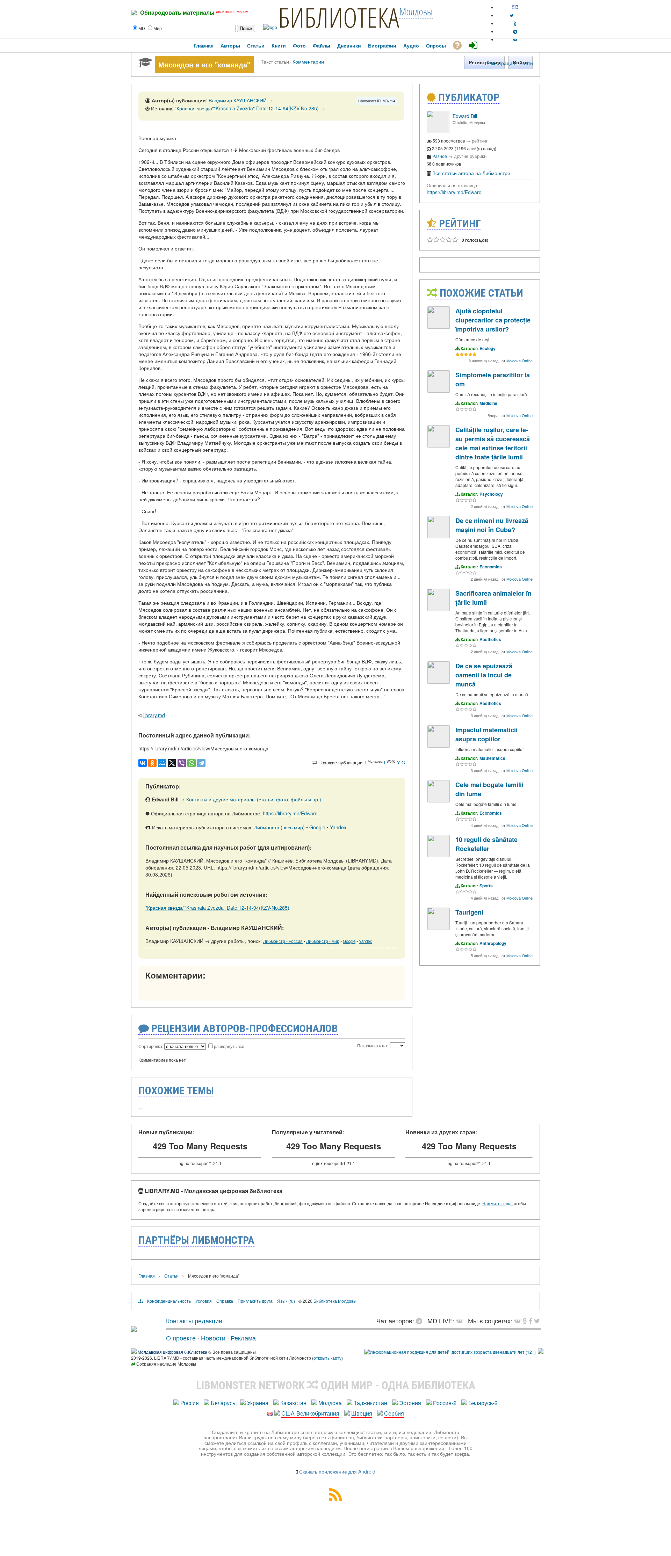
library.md (154, 715)
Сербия (394, 1413)
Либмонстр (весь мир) (279, 827)
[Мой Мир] (162, 763)
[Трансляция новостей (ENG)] (511, 15)
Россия (189, 1403)
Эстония (410, 1403)
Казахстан (293, 1403)
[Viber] (182, 763)
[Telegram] (201, 763)
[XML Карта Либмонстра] (335, 1499)
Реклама (243, 1337)
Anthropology (492, 943)
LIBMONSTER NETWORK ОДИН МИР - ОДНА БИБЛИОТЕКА (335, 1385)
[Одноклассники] (152, 763)
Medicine (488, 403)
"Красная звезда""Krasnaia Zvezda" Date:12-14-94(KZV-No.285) (247, 108)
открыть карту (327, 1358)
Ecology (487, 348)
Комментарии (308, 61)
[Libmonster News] (537, 1320)
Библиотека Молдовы (334, 1301)
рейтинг (480, 140)
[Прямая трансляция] (461, 1320)
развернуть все (229, 1046)
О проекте (181, 1337)
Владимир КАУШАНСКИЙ (238, 100)
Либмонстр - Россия (283, 941)
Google (317, 827)
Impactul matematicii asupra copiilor (486, 734)
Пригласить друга (255, 1301)
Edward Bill (465, 115)
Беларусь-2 (483, 1403)
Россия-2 (444, 1403)
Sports (486, 885)
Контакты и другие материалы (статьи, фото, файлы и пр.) (253, 799)
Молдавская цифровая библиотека (172, 1352)
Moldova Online (519, 360)
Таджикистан (370, 1403)
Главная (146, 1276)
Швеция (361, 1413)
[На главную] (134, 1328)
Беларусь (223, 1403)
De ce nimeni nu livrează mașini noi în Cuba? (491, 525)
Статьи (171, 1276)
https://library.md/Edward (290, 813)
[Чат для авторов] (421, 1320)
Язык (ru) (286, 1301)
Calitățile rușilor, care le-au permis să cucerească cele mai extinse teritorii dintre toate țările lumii (492, 443)
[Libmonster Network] (450, 1352)
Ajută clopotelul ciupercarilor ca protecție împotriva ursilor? (493, 320)
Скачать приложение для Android (337, 1471)
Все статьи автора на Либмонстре (471, 172)
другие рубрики (470, 156)
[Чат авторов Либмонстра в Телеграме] (515, 31)
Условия (203, 1301)
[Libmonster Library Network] (540, 1352)
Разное (439, 156)
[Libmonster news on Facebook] (530, 1320)
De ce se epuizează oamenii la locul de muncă (483, 675)
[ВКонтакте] (142, 763)
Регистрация (500, 62)
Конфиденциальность (169, 1301)
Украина (257, 1403)
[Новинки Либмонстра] (524, 1320)
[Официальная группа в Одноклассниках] (515, 23)
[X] (172, 763)
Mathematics (492, 758)
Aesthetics (490, 639)
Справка (224, 1301)
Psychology (491, 494)
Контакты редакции (194, 1320)
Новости (213, 1337)
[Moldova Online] (438, 327)
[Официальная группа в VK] (515, 39)
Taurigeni (469, 912)
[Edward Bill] (438, 131)
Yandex (338, 827)
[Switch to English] (515, 7)
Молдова (330, 1403)
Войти (526, 62)
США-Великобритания (310, 1413)
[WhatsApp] (191, 763)
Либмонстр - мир (322, 941)
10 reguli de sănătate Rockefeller (486, 844)
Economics (490, 566)
